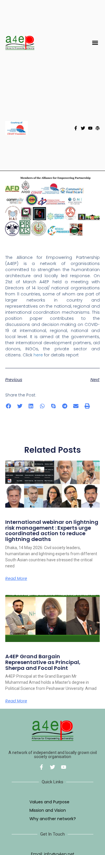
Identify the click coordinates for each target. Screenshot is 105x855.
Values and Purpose (49, 802)
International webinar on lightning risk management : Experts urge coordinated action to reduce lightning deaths (51, 530)
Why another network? (52, 819)
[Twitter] (83, 128)
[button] (95, 43)
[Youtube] (90, 128)
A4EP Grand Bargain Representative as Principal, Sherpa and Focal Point (42, 662)
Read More (16, 578)
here (38, 355)
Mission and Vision (47, 810)
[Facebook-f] (76, 128)
